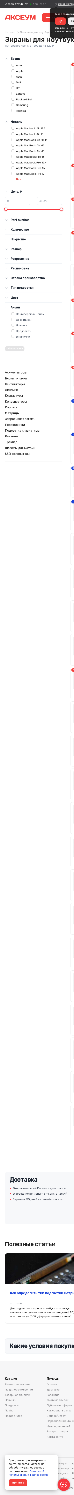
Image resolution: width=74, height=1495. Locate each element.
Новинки (21, 325)
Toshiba (21, 110)
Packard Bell (24, 99)
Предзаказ (23, 331)
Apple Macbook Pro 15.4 (31, 162)
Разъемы (11, 436)
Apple (19, 71)
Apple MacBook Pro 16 (30, 168)
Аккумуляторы (16, 372)
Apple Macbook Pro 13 (30, 156)
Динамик (11, 390)
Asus (19, 76)
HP (18, 88)
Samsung (22, 105)
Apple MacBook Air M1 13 (31, 139)
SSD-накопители (17, 454)
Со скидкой (23, 319)
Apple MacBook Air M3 (30, 151)
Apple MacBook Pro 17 (30, 173)
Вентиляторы (15, 384)
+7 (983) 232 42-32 (16, 4)
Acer (19, 65)
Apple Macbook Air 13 (29, 134)
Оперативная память (20, 419)
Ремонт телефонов (17, 1384)
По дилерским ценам (30, 314)
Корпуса (11, 407)
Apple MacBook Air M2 (30, 145)
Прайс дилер (13, 1415)
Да (60, 21)
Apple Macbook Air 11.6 (30, 128)
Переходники (15, 425)
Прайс (9, 1410)
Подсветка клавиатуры (22, 430)
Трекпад (11, 442)
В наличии (23, 336)
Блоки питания (16, 378)
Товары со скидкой (17, 1394)
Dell (18, 82)
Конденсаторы (16, 401)
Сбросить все (15, 348)
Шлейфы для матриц (20, 448)
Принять (18, 1482)
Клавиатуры (14, 396)
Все (18, 179)
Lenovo (20, 93)
